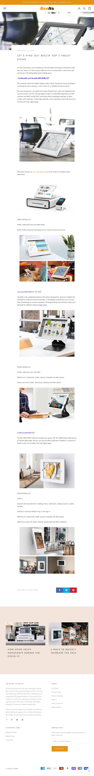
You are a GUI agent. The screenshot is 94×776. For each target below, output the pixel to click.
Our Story (55, 688)
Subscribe (59, 749)
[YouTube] (17, 719)
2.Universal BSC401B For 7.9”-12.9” (29, 292)
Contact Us (9, 740)
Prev (78, 4)
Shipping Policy (11, 732)
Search (54, 699)
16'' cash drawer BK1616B (42, 172)
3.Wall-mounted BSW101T (26, 433)
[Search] (84, 8)
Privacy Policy (56, 692)
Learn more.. (34, 102)
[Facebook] (6, 719)
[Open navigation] (4, 8)
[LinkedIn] (22, 719)
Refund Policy (10, 736)
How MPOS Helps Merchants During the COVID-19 (24, 653)
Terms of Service (57, 696)
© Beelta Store (12, 769)
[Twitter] (12, 719)
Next (86, 4)
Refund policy (56, 707)
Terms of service (57, 703)
